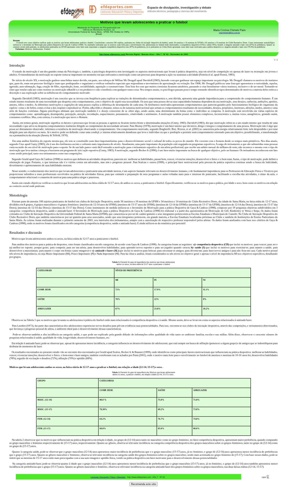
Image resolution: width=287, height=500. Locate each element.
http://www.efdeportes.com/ (112, 54)
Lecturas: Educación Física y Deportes (108, 477)
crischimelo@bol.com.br (229, 33)
